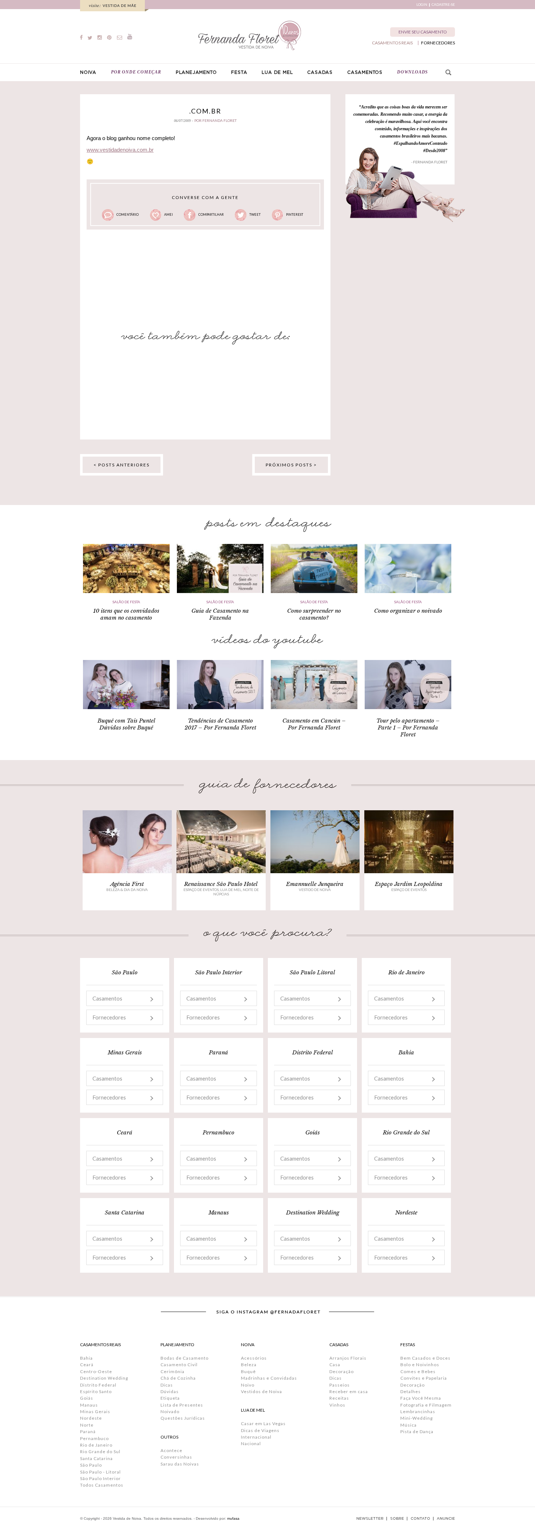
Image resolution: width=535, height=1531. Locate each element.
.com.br (205, 111)
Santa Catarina (96, 1458)
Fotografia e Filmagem (426, 1405)
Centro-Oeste (96, 1371)
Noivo (247, 1385)
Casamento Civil (179, 1364)
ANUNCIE (446, 1518)
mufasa (233, 1518)
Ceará (87, 1364)
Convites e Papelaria (423, 1378)
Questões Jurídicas (182, 1418)
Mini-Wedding (416, 1418)
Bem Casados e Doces (425, 1358)
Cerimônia (172, 1371)
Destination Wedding (104, 1378)
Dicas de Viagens (260, 1430)
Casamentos (107, 998)
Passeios (339, 1385)
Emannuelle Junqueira (315, 883)
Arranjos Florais (347, 1358)
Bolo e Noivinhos (419, 1364)
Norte (87, 1425)
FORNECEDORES (438, 42)
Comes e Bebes (418, 1371)
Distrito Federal (98, 1385)
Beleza (249, 1364)
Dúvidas (169, 1391)
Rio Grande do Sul (100, 1451)
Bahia (86, 1358)
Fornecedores (109, 1017)
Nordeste (91, 1418)
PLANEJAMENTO (196, 72)
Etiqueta (170, 1398)
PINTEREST (294, 214)
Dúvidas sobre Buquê (126, 727)
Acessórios (254, 1358)
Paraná (88, 1431)
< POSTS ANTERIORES (122, 465)
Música (408, 1425)
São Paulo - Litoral (100, 1472)
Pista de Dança (416, 1431)
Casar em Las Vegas (263, 1423)
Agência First (127, 883)
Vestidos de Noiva (261, 1391)
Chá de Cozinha (178, 1378)
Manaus (89, 1405)
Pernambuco (94, 1438)
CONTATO (420, 1518)
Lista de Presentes (181, 1405)
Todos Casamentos (101, 1485)
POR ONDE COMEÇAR (136, 72)
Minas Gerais (95, 1411)
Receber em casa (348, 1391)
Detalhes (410, 1391)
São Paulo (91, 1465)
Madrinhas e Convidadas (269, 1378)
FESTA (239, 72)
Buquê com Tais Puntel (126, 720)
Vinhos (337, 1405)
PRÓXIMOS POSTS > (291, 465)
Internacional (256, 1437)
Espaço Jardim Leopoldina (409, 883)
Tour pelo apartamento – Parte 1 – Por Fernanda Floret (408, 727)
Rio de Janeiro (96, 1445)
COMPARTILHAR (211, 214)
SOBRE (397, 1518)
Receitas (339, 1398)
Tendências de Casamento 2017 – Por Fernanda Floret (220, 724)
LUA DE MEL (277, 72)
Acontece (171, 1450)
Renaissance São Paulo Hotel (221, 883)
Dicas (166, 1385)
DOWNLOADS (412, 72)
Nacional (251, 1443)
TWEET (255, 214)
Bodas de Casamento (184, 1358)
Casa (334, 1364)
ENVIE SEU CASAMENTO (423, 32)
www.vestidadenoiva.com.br (120, 150)
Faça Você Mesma (420, 1398)
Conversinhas (176, 1457)
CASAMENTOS (365, 72)
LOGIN (421, 5)
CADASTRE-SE (443, 5)
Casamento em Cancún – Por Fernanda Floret (314, 724)
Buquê (248, 1371)
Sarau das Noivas (179, 1464)
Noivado (169, 1411)
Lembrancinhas (417, 1411)
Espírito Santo (96, 1391)
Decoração (341, 1371)
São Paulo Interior (100, 1478)
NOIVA (88, 72)
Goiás (86, 1398)
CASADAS (320, 72)
